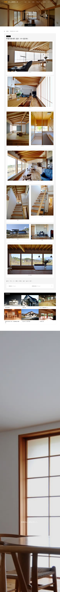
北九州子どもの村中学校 (26, 321)
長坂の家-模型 (7, 307)
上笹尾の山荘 (42, 321)
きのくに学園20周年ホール (44, 307)
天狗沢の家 (24, 307)
